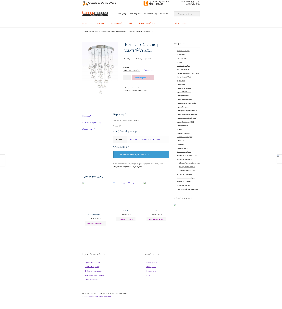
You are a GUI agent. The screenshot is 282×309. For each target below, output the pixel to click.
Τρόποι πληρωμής (135, 14)
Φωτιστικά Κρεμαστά (102, 31)
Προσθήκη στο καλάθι (143, 78)
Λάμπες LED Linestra (184, 88)
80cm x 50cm (155, 139)
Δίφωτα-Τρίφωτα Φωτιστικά (189, 163)
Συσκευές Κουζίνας (183, 133)
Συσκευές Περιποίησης (185, 137)
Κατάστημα (87, 23)
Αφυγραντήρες (182, 58)
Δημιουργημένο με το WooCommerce (96, 296)
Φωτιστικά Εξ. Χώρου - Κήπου (187, 156)
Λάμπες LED (181, 84)
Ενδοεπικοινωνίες (183, 69)
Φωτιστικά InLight (183, 51)
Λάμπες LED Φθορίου (184, 92)
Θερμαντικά (181, 81)
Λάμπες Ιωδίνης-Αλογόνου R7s (187, 111)
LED (130, 23)
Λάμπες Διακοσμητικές (185, 99)
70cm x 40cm (144, 139)
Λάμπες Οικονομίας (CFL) (185, 122)
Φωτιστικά (99, 23)
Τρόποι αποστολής (150, 14)
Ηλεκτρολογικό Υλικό (147, 23)
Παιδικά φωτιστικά (183, 185)
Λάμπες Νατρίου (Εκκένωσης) (187, 118)
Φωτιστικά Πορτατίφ (184, 182)
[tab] (95, 116)
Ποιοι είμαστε (151, 262)
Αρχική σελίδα (89, 31)
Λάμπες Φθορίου (182, 126)
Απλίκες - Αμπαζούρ (183, 66)
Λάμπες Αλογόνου (183, 96)
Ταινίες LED (180, 141)
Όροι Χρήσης (122, 14)
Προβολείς (180, 129)
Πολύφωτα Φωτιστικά (118, 31)
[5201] (100, 70)
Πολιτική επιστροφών (93, 271)
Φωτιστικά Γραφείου (184, 152)
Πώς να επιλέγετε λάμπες (95, 275)
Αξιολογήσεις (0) (88, 129)
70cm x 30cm (134, 139)
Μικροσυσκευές (116, 23)
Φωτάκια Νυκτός (182, 148)
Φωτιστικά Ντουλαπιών (185, 174)
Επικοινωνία (164, 14)
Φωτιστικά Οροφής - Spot (186, 178)
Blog (148, 275)
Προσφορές (181, 54)
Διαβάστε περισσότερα (95, 223)
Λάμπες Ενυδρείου (183, 107)
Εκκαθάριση (148, 70)
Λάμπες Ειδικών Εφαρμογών (186, 103)
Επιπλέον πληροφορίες (91, 122)
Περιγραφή (86, 116)
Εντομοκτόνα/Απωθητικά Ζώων (188, 73)
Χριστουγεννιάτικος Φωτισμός (187, 189)
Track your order (91, 279)
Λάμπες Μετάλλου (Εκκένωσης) (187, 114)
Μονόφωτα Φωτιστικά (187, 167)
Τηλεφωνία (180, 144)
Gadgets (179, 62)
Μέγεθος (126, 67)
